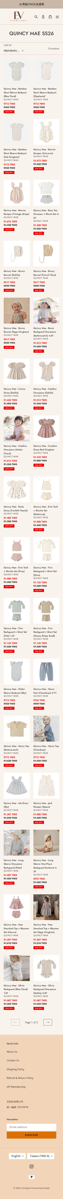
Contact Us (13, 1060)
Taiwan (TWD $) (39, 1156)
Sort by (8, 45)
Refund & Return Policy (20, 1078)
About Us (12, 1051)
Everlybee (26, 1188)
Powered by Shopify (40, 1188)
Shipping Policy (15, 1069)
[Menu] (57, 16)
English (16, 1156)
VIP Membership (16, 1086)
